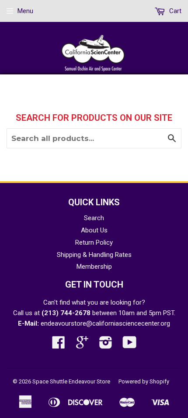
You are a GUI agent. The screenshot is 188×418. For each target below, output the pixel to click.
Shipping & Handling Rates (94, 255)
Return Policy (94, 242)
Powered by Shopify (143, 381)
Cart (174, 11)
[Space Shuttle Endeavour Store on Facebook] (58, 345)
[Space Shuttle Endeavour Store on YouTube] (129, 345)
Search (94, 218)
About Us (94, 230)
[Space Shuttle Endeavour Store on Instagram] (105, 345)
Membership (94, 266)
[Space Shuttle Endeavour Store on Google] (82, 345)
